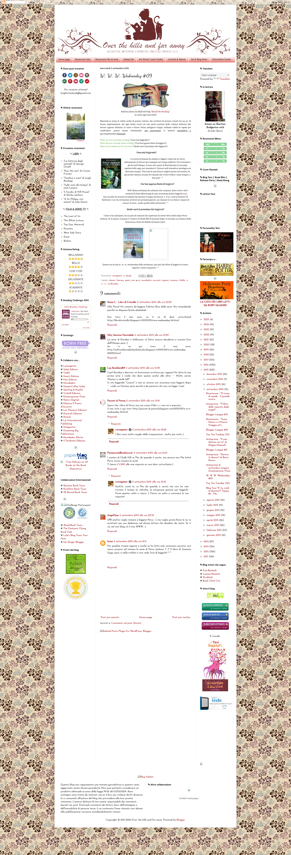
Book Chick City (211, 581)
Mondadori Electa (73, 437)
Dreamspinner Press (74, 397)
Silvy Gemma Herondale (120, 335)
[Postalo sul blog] (142, 275)
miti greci (135, 280)
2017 (206, 360)
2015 (206, 370)
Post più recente (110, 617)
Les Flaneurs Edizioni (75, 410)
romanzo (174, 280)
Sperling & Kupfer (73, 390)
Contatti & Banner (177, 59)
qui (184, 193)
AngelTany (113, 515)
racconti (157, 280)
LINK (122, 464)
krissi (110, 541)
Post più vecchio (181, 617)
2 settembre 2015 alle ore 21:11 (130, 541)
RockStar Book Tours (74, 489)
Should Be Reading (160, 111)
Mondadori (69, 383)
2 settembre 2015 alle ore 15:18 (143, 401)
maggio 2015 (214, 515)
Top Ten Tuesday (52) (218, 483)
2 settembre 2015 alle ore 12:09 (152, 335)
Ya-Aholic (208, 577)
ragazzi (165, 280)
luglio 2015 (213, 505)
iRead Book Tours (72, 525)
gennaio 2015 (214, 535)
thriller (182, 280)
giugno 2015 (213, 510)
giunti (127, 280)
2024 (207, 324)
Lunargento (69, 366)
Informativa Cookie (221, 59)
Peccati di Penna (116, 401)
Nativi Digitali (71, 400)
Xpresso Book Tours (74, 486)
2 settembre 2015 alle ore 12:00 (154, 302)
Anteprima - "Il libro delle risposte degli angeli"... (217, 407)
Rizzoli (67, 417)
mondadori (147, 280)
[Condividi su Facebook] (148, 275)
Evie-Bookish (210, 570)
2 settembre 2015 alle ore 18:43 (149, 482)
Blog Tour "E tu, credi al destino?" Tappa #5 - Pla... (217, 491)
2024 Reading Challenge (76, 306)
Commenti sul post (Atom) (126, 623)
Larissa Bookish (211, 574)
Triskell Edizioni (71, 393)
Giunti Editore (71, 376)
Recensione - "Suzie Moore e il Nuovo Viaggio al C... (217, 422)
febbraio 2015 (214, 530)
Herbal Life (129, 59)
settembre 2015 (215, 389)
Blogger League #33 (217, 414)
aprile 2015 (213, 520)
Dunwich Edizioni (72, 413)
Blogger (181, 820)
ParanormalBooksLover (120, 453)
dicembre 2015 (215, 374)
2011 (206, 556)
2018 (206, 355)
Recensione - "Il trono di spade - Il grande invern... (218, 396)
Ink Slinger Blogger (73, 542)
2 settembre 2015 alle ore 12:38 (143, 368)
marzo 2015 (213, 525)
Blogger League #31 (216, 450)
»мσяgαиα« (121, 430)
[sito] (215, 597)
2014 (206, 541)
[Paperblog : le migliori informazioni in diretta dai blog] (75, 459)
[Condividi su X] (145, 275)
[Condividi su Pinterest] (151, 275)
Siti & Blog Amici (199, 59)
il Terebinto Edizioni (74, 441)
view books (86, 328)
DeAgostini (69, 427)
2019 (206, 350)
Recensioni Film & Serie (106, 59)
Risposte (116, 424)
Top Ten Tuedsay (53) (218, 434)
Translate (225, 79)
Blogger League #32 (217, 430)
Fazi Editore (70, 380)
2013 (206, 546)
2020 (207, 345)
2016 (206, 365)
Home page (64, 59)
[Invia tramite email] (139, 275)
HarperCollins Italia (74, 386)
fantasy (120, 280)
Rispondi (112, 325)
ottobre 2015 (214, 384)
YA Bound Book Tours (75, 492)
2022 (207, 335)
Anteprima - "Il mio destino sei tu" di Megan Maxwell (216, 442)
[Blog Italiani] (145, 777)
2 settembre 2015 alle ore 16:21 (150, 453)
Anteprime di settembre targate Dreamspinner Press (218, 468)
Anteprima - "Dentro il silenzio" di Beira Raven (217, 457)
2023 (207, 329)
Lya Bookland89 (116, 368)
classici (112, 280)
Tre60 (66, 373)
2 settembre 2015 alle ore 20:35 (137, 515)
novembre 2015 (215, 379)
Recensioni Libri (82, 59)
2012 (206, 551)
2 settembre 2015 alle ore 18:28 (149, 430)
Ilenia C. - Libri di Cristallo (121, 302)
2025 (207, 319)
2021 (206, 340)
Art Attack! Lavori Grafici (151, 59)
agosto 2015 (214, 500)
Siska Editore (70, 369)
